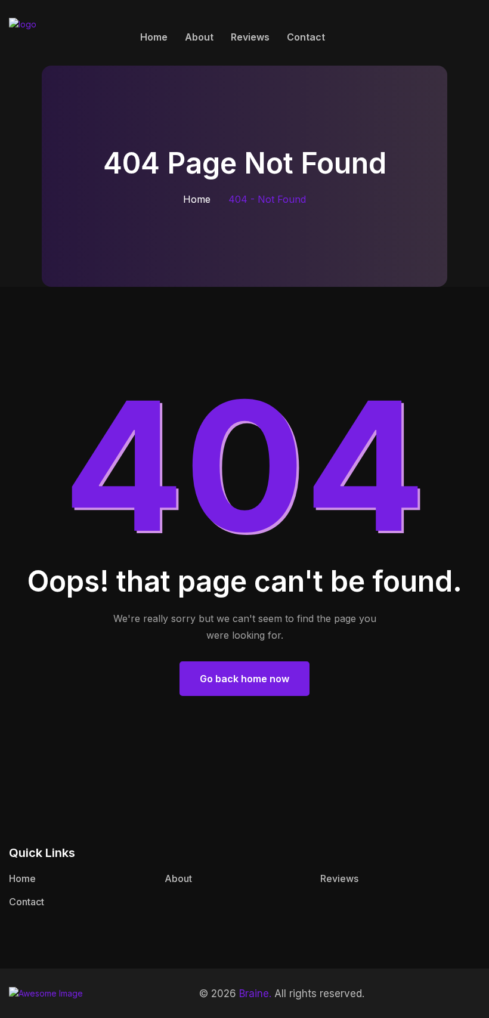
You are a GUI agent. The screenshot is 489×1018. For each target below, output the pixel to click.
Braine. (255, 994)
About (199, 37)
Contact (306, 37)
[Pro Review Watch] (59, 35)
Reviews (250, 37)
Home (154, 37)
